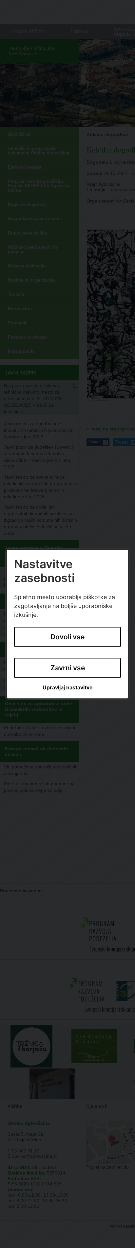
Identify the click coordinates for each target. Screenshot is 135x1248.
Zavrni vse (67, 668)
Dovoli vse (67, 637)
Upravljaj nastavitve (68, 688)
